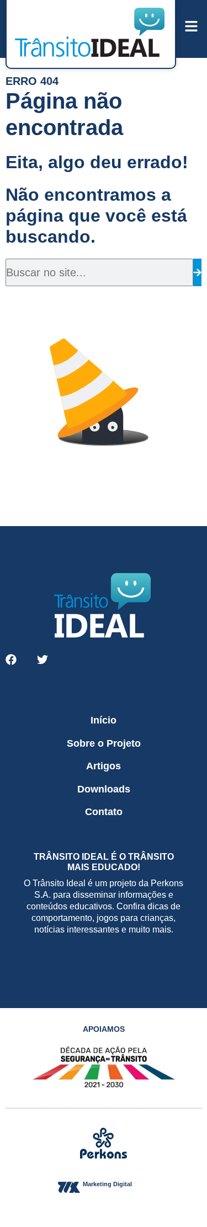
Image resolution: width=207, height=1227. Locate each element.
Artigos (103, 765)
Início (103, 720)
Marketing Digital (107, 1184)
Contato (104, 811)
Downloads (103, 789)
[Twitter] (42, 660)
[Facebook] (11, 660)
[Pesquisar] (197, 272)
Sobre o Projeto (104, 743)
